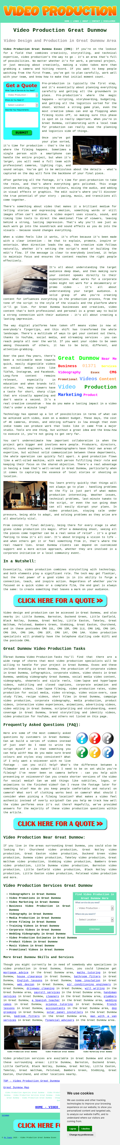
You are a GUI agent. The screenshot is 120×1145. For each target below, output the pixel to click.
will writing (95, 988)
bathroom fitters (87, 976)
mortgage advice (15, 972)
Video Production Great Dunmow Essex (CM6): (38, 49)
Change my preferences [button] (81, 1134)
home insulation (87, 980)
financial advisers (59, 1020)
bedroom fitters (27, 1016)
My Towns (8, 1138)
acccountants (55, 1008)
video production (104, 873)
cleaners (52, 996)
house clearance (29, 976)
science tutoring (59, 1004)
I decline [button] (85, 1128)
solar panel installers (65, 1012)
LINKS (76, 21)
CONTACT (96, 21)
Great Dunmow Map (16, 1087)
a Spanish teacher (46, 1000)
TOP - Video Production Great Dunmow (31, 1080)
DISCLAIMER (109, 21)
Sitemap (5, 1115)
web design (25, 984)
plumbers (110, 996)
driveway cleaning (40, 988)
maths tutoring (88, 972)
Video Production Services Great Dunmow (47, 886)
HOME (67, 21)
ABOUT (85, 21)
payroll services (47, 992)
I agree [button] (72, 1128)
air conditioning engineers (89, 984)
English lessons (29, 980)
